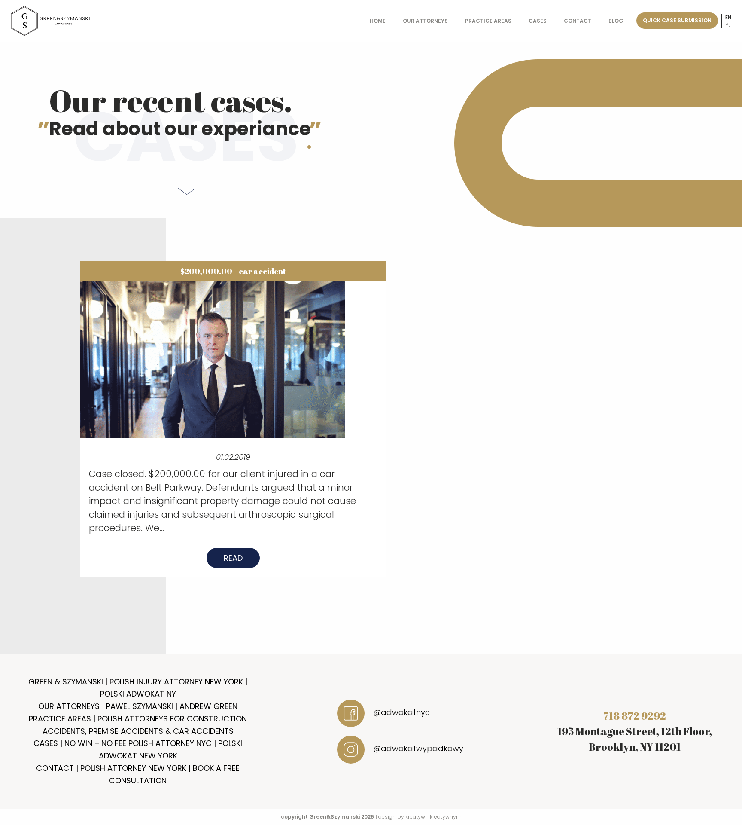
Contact (577, 20)
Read (233, 558)
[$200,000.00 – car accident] (212, 359)
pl (727, 24)
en (728, 17)
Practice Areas (488, 20)
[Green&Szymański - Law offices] (51, 20)
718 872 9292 (634, 716)
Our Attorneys (425, 20)
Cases (538, 20)
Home (378, 20)
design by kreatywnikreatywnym (420, 816)
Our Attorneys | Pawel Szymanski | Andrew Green (137, 706)
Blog (615, 20)
